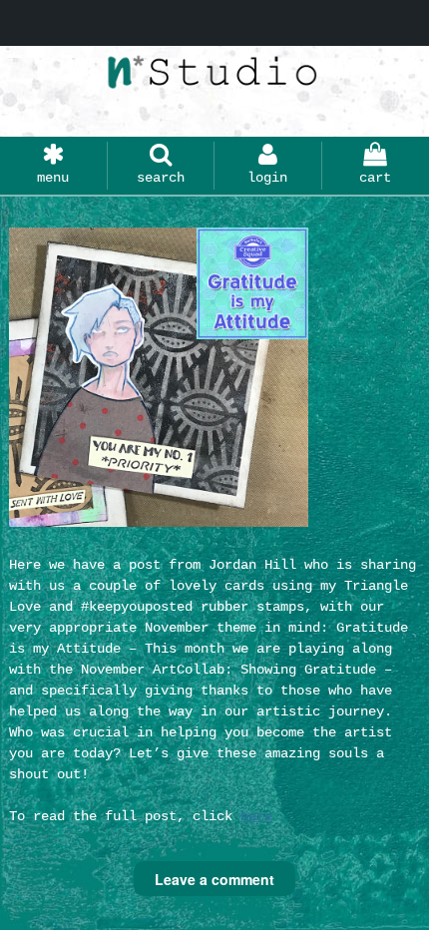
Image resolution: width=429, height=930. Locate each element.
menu (53, 178)
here (256, 816)
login (267, 178)
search (161, 178)
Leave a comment (214, 879)
